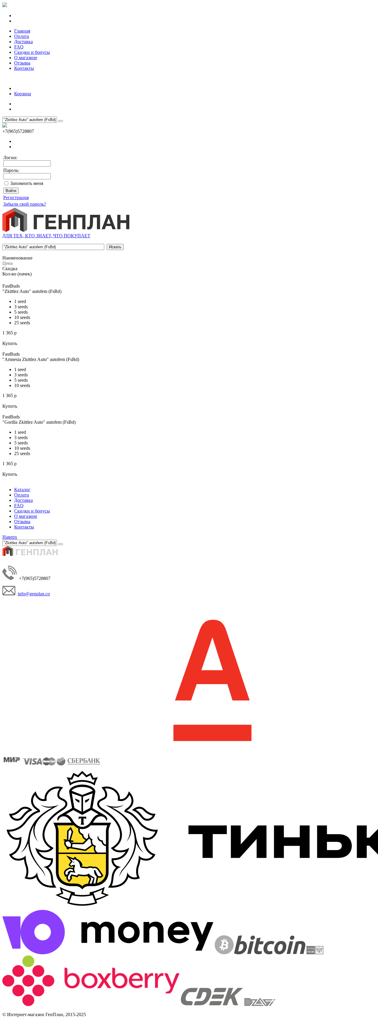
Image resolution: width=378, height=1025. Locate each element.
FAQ (19, 46)
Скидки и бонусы (32, 52)
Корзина (22, 93)
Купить (9, 343)
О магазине (25, 57)
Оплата (21, 36)
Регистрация (16, 197)
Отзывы (22, 62)
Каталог (22, 489)
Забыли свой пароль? (24, 204)
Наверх (9, 536)
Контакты (24, 68)
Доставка (23, 41)
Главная (22, 30)
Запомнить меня (26, 183)
